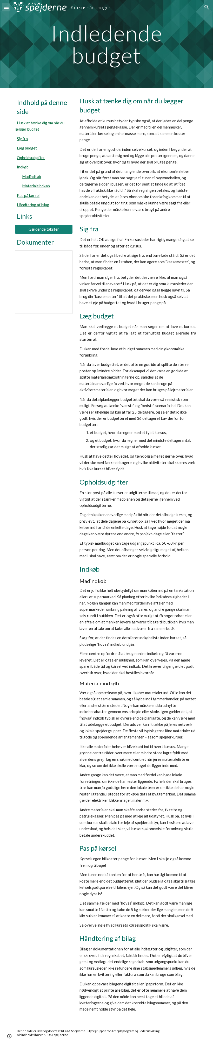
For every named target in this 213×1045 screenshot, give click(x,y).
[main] (106, 44)
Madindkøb (31, 176)
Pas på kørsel (28, 195)
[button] (6, 7)
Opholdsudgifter (31, 157)
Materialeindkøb (36, 186)
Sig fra (22, 139)
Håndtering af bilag (33, 205)
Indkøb (23, 167)
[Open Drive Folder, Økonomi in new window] (63, 257)
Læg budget (27, 148)
